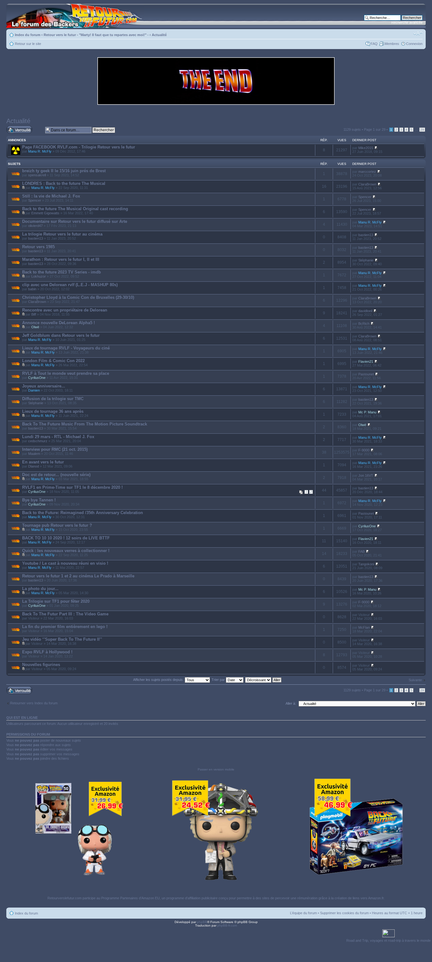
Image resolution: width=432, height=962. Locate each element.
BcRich (363, 323)
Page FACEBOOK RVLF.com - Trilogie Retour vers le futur (78, 147)
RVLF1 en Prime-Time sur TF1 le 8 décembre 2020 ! (72, 487)
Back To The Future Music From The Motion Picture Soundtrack (84, 424)
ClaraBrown (367, 184)
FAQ (374, 44)
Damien (34, 390)
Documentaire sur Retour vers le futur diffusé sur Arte (74, 221)
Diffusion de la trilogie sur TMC (52, 398)
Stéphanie (365, 260)
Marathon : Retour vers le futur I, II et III (60, 259)
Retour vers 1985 (38, 246)
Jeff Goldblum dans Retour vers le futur (61, 335)
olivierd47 (35, 226)
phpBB (202, 922)
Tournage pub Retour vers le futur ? (57, 525)
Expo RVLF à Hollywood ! (47, 652)
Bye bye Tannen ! (39, 500)
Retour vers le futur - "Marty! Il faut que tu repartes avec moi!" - (96, 35)
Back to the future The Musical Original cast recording (75, 208)
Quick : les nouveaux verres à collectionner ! (65, 550)
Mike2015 (365, 148)
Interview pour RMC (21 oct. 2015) (55, 449)
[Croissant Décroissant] (263, 680)
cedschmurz (37, 441)
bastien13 (35, 238)
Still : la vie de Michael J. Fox (51, 196)
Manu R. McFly (40, 151)
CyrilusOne (37, 378)
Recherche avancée (407, 22)
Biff (33, 314)
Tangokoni (366, 564)
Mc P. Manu (367, 412)
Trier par (219, 680)
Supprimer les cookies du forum (344, 913)
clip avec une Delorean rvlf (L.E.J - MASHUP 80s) (70, 284)
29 (422, 129)
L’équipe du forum (303, 913)
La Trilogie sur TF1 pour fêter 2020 (55, 601)
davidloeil (365, 311)
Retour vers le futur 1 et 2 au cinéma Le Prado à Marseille (78, 576)
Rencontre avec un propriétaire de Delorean (64, 310)
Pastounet (366, 374)
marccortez (367, 171)
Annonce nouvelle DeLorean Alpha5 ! (58, 322)
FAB (361, 551)
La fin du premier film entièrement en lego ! (65, 626)
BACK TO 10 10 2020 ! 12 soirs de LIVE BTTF (66, 538)
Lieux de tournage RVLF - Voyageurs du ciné (66, 348)
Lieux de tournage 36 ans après (52, 411)
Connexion (414, 44)
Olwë (35, 327)
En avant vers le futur (43, 462)
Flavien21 (365, 361)
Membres (392, 44)
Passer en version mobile (216, 769)
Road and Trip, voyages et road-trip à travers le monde (388, 940)
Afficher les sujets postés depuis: (159, 680)
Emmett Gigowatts (45, 213)
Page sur (375, 129)
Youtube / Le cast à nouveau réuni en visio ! (65, 563)
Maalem (34, 454)
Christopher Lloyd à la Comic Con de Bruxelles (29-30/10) (78, 297)
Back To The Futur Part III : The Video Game (65, 614)
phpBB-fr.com (227, 925)
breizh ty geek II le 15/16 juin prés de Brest (64, 170)
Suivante (415, 680)
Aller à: (291, 703)
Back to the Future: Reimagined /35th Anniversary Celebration (82, 512)
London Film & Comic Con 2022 (53, 360)
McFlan (364, 627)
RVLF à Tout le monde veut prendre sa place (65, 373)
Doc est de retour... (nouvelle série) (56, 474)
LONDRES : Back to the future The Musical (63, 183)
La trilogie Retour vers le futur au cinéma (62, 234)
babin (32, 289)
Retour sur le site (28, 44)
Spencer (34, 200)
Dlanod (33, 466)
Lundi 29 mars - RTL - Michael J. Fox (58, 436)
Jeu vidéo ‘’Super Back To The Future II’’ (62, 639)
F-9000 (363, 450)
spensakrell (37, 175)
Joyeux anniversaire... (43, 386)
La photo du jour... (40, 588)
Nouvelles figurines (41, 664)
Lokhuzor (38, 276)
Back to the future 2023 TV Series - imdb (61, 272)
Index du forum (27, 35)
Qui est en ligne (22, 718)
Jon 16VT (365, 475)
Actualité (159, 35)
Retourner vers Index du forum (34, 703)
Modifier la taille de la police (418, 33)
